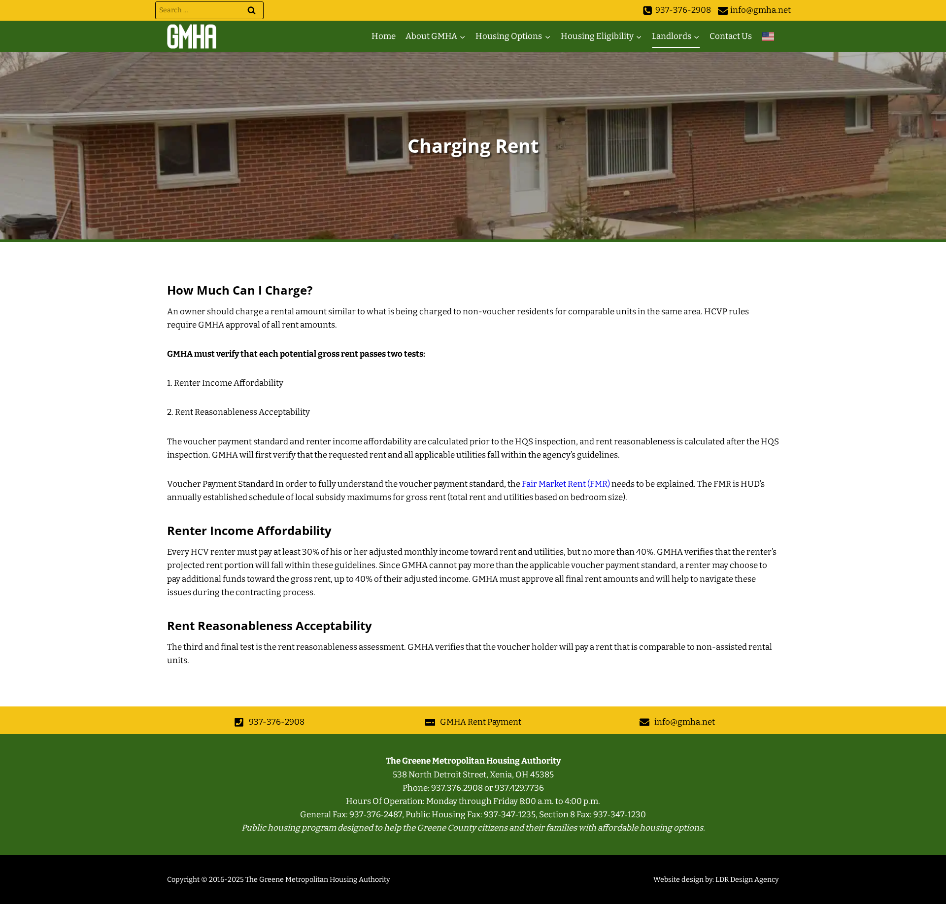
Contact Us (731, 36)
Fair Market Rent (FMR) (566, 484)
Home (384, 36)
